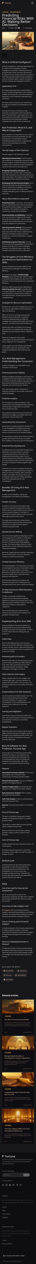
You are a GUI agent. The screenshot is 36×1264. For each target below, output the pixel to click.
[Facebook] (17, 1185)
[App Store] (21, 1185)
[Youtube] (14, 1185)
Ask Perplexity (22, 975)
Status (4, 1240)
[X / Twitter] (3, 1185)
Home (4, 1207)
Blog (3, 1210)
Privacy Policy (7, 1244)
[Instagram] (7, 1185)
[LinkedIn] (10, 1185)
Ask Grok (8, 975)
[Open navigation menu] (32, 3)
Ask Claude (9, 979)
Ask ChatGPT (9, 971)
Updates (5, 1217)
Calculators (6, 1214)
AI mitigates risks (7, 910)
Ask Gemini (23, 971)
